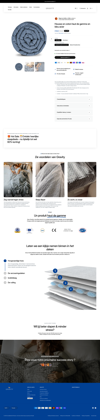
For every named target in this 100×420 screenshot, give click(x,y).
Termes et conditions (44, 398)
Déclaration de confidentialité (45, 400)
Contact (28, 396)
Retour (28, 393)
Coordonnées (93, 415)
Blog (40, 396)
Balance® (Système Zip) (75, 45)
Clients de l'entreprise (44, 394)
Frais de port (61, 33)
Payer (28, 389)
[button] (83, 8)
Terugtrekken (30, 398)
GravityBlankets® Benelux (11, 415)
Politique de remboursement (53, 415)
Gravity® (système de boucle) (62, 45)
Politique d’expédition (86, 415)
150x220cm (66, 40)
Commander (29, 391)
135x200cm (58, 40)
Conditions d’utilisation (76, 415)
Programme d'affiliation (44, 393)
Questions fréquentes (31, 394)
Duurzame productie (44, 391)
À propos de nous (43, 389)
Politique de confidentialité (65, 415)
